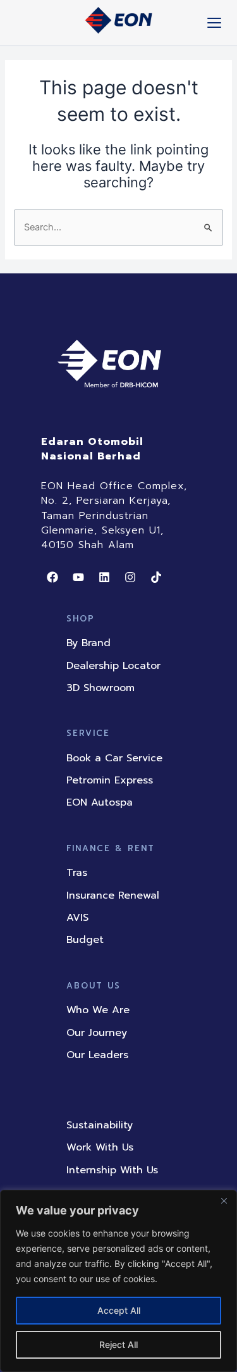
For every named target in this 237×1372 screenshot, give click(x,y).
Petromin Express (109, 780)
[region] (118, 1281)
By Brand (88, 643)
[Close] (223, 1200)
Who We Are (98, 1010)
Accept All (118, 1310)
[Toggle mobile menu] (214, 22)
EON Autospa (99, 802)
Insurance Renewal (112, 895)
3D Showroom (100, 687)
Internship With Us (112, 1170)
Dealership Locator (113, 665)
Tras (76, 872)
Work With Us (99, 1147)
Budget (85, 939)
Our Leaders (97, 1055)
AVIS (77, 917)
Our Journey (96, 1032)
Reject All (118, 1344)
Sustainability (99, 1125)
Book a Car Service (114, 758)
